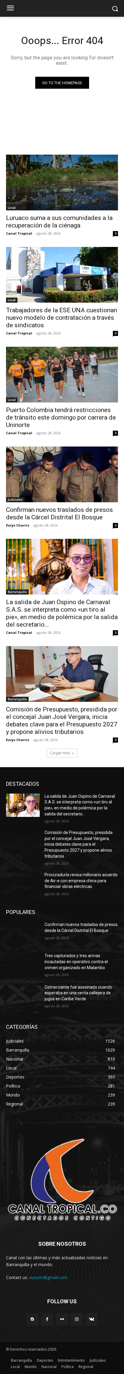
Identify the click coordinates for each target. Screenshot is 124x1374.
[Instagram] (77, 1319)
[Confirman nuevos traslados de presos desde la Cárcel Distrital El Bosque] (62, 474)
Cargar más (60, 752)
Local (12, 208)
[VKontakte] (92, 1319)
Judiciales (15, 499)
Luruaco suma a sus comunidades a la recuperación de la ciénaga (59, 221)
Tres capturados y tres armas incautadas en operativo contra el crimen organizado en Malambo (76, 961)
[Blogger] (32, 1319)
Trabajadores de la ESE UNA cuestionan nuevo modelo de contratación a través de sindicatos (61, 318)
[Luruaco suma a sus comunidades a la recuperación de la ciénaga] (62, 182)
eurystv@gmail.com (48, 1277)
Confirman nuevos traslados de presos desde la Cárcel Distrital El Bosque (59, 513)
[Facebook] (47, 1319)
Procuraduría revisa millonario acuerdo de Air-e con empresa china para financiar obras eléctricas (81, 880)
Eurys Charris (17, 525)
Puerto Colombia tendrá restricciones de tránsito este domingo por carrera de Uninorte (61, 417)
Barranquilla (17, 592)
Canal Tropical (19, 233)
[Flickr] (62, 1319)
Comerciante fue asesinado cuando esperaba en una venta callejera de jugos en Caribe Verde (78, 993)
